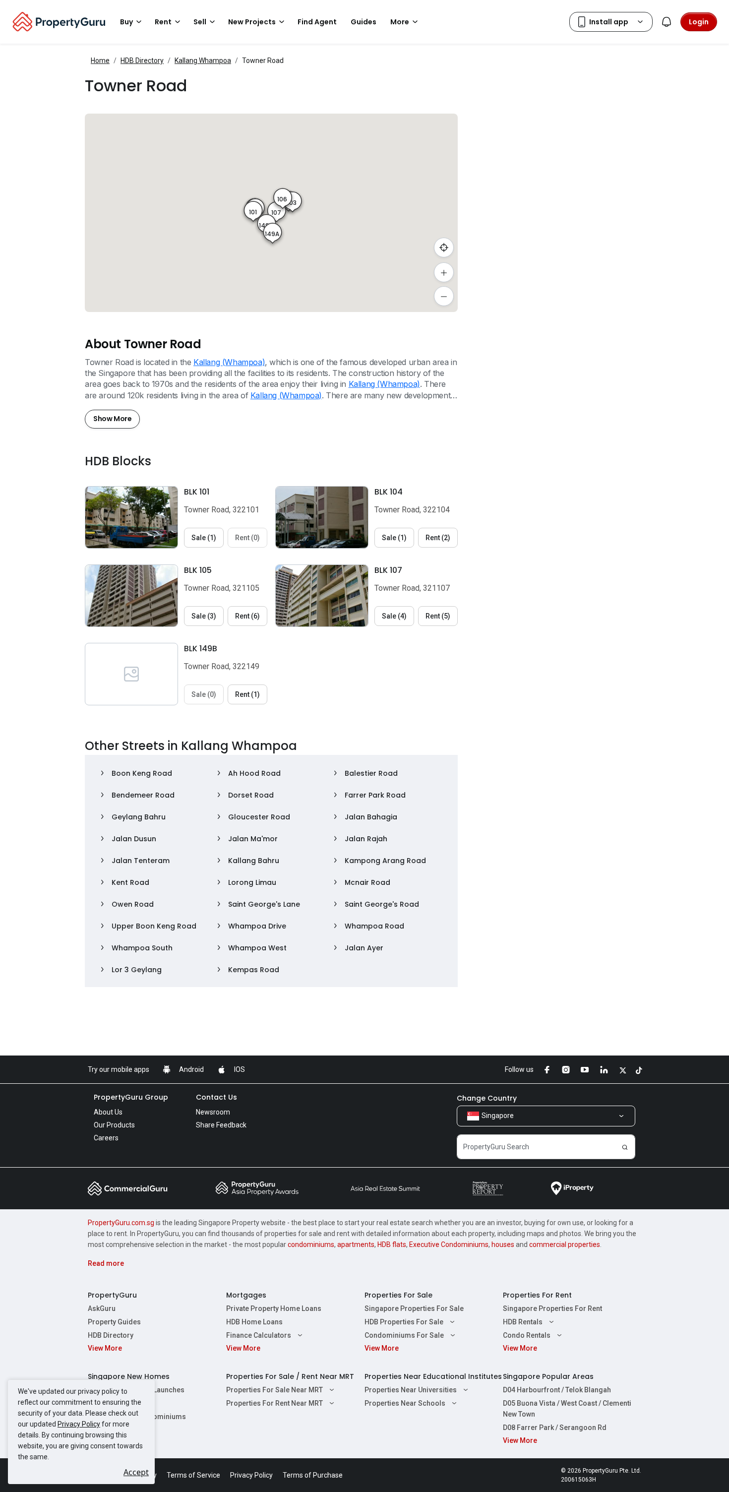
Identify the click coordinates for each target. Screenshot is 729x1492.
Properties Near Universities (410, 1390)
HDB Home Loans (254, 1322)
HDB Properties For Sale (403, 1322)
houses (502, 1244)
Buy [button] (126, 22)
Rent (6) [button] (247, 616)
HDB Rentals (523, 1322)
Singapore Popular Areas (548, 1376)
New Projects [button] (252, 22)
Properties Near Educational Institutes (433, 1376)
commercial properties (564, 1244)
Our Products (114, 1125)
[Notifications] (666, 22)
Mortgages (246, 1295)
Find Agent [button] (317, 22)
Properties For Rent (537, 1295)
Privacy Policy (79, 1424)
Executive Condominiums (448, 1244)
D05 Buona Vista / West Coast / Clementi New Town (567, 1408)
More (399, 22)
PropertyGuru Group (131, 1097)
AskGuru (102, 1308)
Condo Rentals (526, 1335)
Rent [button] (163, 22)
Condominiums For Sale (404, 1335)
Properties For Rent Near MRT (274, 1403)
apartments (355, 1244)
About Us (108, 1112)
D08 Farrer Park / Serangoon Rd (555, 1427)
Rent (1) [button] (247, 694)
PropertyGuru (112, 1295)
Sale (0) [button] (203, 694)
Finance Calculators (258, 1335)
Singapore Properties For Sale (414, 1308)
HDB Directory (142, 60)
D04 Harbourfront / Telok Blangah (557, 1390)
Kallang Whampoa (203, 60)
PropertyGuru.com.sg (121, 1223)
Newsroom (213, 1112)
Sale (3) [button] (203, 616)
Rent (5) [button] (437, 616)
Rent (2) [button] (437, 538)
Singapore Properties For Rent (552, 1308)
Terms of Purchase (313, 1475)
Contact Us (216, 1097)
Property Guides (114, 1322)
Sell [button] (199, 22)
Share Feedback (221, 1125)
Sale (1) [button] (203, 538)
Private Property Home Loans (273, 1308)
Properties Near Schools (404, 1403)
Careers (106, 1138)
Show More (112, 419)
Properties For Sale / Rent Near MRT (290, 1376)
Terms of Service (193, 1475)
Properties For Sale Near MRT (274, 1390)
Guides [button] (363, 22)
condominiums (311, 1244)
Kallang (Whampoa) (229, 362)
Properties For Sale (398, 1295)
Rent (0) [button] (247, 538)
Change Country (487, 1098)
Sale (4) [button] (394, 616)
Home (100, 60)
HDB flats (391, 1244)
